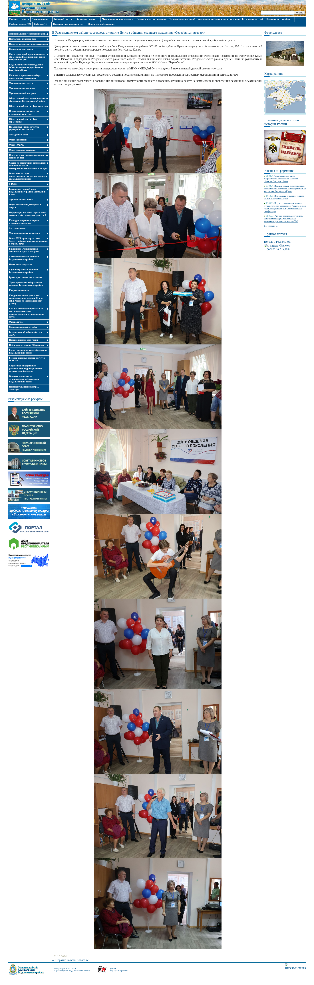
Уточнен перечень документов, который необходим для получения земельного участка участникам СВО (283, 219)
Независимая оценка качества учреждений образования (24, 128)
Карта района (273, 73)
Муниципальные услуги (21, 83)
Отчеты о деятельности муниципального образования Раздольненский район (24, 379)
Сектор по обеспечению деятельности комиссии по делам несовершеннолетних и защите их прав (28, 166)
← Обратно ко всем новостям (70, 960)
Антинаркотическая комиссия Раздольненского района (24, 258)
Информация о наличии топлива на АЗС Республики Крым (284, 197)
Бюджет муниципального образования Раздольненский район (28, 351)
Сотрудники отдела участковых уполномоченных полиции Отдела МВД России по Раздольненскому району (26, 299)
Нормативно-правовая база (22, 39)
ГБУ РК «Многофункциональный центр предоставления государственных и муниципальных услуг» (26, 312)
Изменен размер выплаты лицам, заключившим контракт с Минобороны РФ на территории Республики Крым (285, 189)
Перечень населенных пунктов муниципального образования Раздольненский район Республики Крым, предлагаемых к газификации (285, 207)
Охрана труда (16, 322)
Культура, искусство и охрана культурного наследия (24, 221)
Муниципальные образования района (28, 34)
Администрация (40, 19)
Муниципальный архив (21, 199)
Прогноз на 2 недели (277, 248)
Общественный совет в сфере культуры (28, 106)
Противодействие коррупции (23, 340)
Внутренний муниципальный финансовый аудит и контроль (24, 250)
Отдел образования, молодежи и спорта (25, 206)
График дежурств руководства (151, 19)
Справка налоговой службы (23, 327)
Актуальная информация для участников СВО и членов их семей (230, 19)
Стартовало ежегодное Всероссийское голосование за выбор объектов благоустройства (281, 179)
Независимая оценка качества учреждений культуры (24, 112)
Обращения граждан (86, 19)
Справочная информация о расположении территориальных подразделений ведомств (25, 368)
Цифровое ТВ (40, 24)
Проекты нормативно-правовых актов (28, 44)
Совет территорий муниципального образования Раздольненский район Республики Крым (27, 57)
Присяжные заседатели (20, 264)
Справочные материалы (21, 49)
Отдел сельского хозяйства (22, 150)
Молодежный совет (18, 134)
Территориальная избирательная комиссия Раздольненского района (26, 283)
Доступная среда (17, 228)
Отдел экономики (18, 140)
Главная (13, 19)
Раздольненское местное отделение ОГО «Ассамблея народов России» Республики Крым (26, 67)
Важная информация (278, 170)
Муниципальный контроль (22, 93)
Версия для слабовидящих (101, 24)
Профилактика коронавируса (67, 24)
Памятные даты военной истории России (281, 122)
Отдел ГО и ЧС (16, 145)
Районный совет (62, 19)
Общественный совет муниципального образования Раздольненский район (28, 99)
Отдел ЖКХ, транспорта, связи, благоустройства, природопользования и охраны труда (28, 241)
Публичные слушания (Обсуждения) (27, 345)
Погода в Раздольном (277, 241)
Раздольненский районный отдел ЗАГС (25, 333)
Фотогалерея (273, 32)
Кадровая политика (19, 290)
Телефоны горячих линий (182, 19)
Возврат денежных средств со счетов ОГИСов (27, 359)
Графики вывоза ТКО (20, 24)
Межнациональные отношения (24, 233)
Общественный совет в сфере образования (23, 120)
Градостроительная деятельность (25, 277)
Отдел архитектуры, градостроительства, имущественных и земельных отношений (28, 176)
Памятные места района (278, 19)
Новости (25, 19)
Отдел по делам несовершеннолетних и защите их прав (28, 156)
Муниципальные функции (22, 88)
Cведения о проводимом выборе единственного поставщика (25, 76)
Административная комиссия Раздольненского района (24, 271)
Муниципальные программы (116, 19)
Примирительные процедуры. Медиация (24, 388)
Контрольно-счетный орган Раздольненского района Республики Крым (27, 192)
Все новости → (271, 226)
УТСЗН (13, 184)
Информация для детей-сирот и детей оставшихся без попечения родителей (27, 213)
